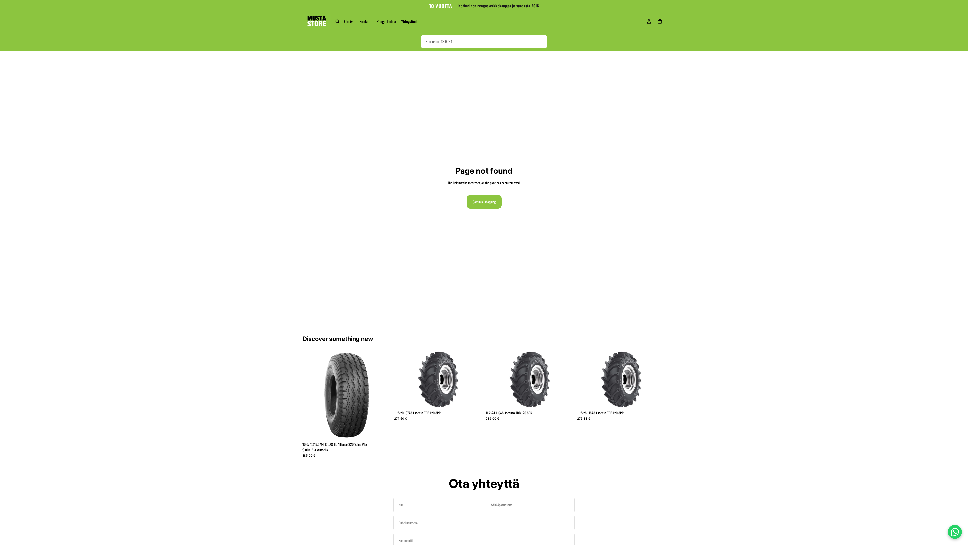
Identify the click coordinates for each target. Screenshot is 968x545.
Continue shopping (484, 201)
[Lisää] (383, 431)
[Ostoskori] (660, 21)
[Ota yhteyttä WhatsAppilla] (955, 532)
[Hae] (337, 21)
